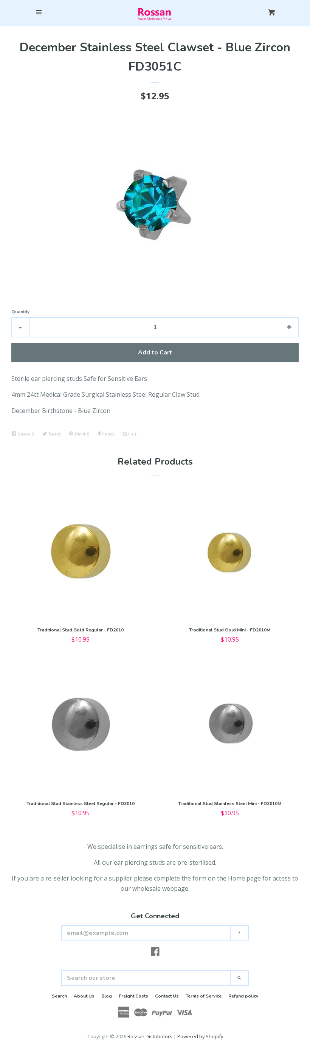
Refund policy (243, 996)
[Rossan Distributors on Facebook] (155, 953)
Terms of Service (204, 996)
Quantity (20, 312)
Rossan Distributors (149, 1036)
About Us (84, 996)
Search (59, 996)
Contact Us (167, 996)
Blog (106, 996)
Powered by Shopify (200, 1036)
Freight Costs (133, 996)
